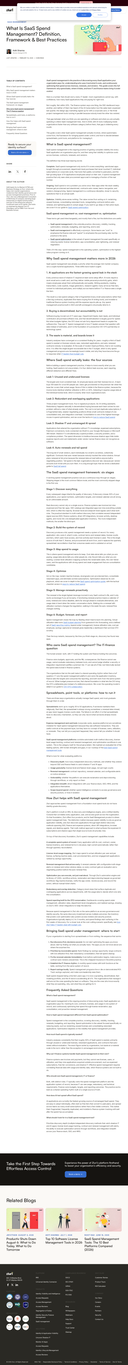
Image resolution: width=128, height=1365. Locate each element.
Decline (100, 15)
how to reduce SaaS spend (104, 417)
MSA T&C (37, 1362)
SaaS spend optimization (78, 207)
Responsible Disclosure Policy (52, 1362)
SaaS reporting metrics (61, 625)
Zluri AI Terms (117, 1362)
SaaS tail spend (60, 466)
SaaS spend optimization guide (92, 581)
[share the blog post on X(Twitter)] (17, 172)
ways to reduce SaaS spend (73, 584)
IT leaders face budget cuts (72, 354)
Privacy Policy (83, 1362)
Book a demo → (75, 1174)
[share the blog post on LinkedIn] (9, 172)
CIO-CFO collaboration (73, 687)
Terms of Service (104, 1362)
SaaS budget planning (72, 622)
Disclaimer (93, 1362)
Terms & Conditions (70, 1362)
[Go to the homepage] (9, 9)
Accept (84, 15)
